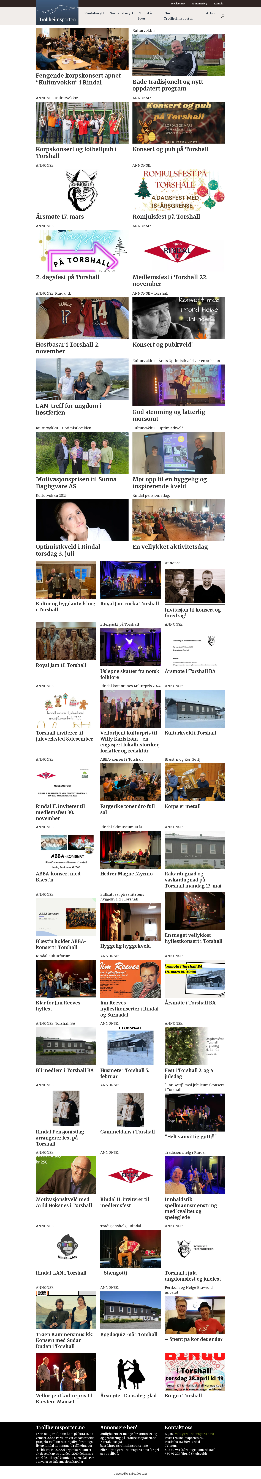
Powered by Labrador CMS (130, 1473)
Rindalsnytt (94, 13)
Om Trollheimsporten (179, 16)
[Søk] (222, 16)
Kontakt (219, 3)
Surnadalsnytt (121, 13)
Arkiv (210, 13)
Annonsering (199, 3)
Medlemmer (178, 3)
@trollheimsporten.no (197, 1434)
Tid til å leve (145, 16)
